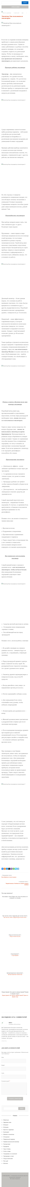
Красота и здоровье (7, 12)
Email (3, 1065)
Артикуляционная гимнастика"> (15, 973)
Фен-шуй (5, 1161)
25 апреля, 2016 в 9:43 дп (14, 1024)
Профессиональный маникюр (11, 1141)
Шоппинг (5, 1163)
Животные (6, 1120)
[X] (9, 869)
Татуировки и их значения (10, 1153)
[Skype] (16, 869)
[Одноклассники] (5, 869)
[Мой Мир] (7, 869)
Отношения (6, 1137)
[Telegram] (18, 869)
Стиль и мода (6, 1151)
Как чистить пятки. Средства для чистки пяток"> (15, 916)
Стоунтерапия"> (15, 954)
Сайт (3, 1073)
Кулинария (6, 1132)
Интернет (5, 1125)
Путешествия (6, 1144)
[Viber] (11, 869)
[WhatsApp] (14, 869)
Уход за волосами (8, 1158)
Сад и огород (6, 1149)
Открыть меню (15, 7)
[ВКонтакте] (2, 869)
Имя (3, 1057)
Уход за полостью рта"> (15, 935)
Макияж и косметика (8, 1134)
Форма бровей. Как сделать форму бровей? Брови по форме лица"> (15, 994)
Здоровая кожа (7, 1122)
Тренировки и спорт (8, 1156)
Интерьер (5, 1127)
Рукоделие (6, 1146)
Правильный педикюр (9, 1139)
